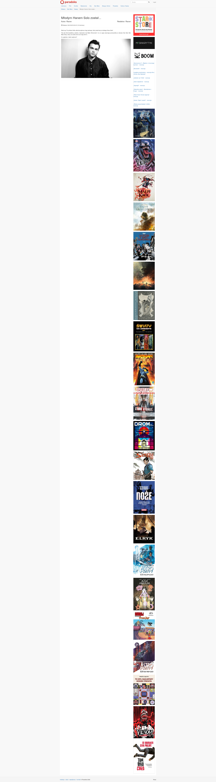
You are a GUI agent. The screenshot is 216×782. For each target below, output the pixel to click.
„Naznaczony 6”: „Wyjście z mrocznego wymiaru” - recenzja (143, 64)
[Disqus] (96, 103)
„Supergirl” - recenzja (139, 85)
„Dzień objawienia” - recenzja (141, 81)
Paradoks (115, 6)
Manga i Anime (106, 6)
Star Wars (96, 6)
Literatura (63, 6)
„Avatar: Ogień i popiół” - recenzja (142, 100)
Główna (63, 9)
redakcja (62, 779)
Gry (91, 6)
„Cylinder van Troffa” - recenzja (141, 78)
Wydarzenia (84, 6)
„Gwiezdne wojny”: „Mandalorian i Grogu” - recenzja (142, 90)
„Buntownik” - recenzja (139, 68)
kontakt (78, 779)
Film (70, 6)
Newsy (76, 9)
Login (154, 2)
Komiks (76, 6)
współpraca (72, 779)
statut (66, 779)
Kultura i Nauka (125, 6)
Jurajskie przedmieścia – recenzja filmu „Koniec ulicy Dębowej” (143, 73)
